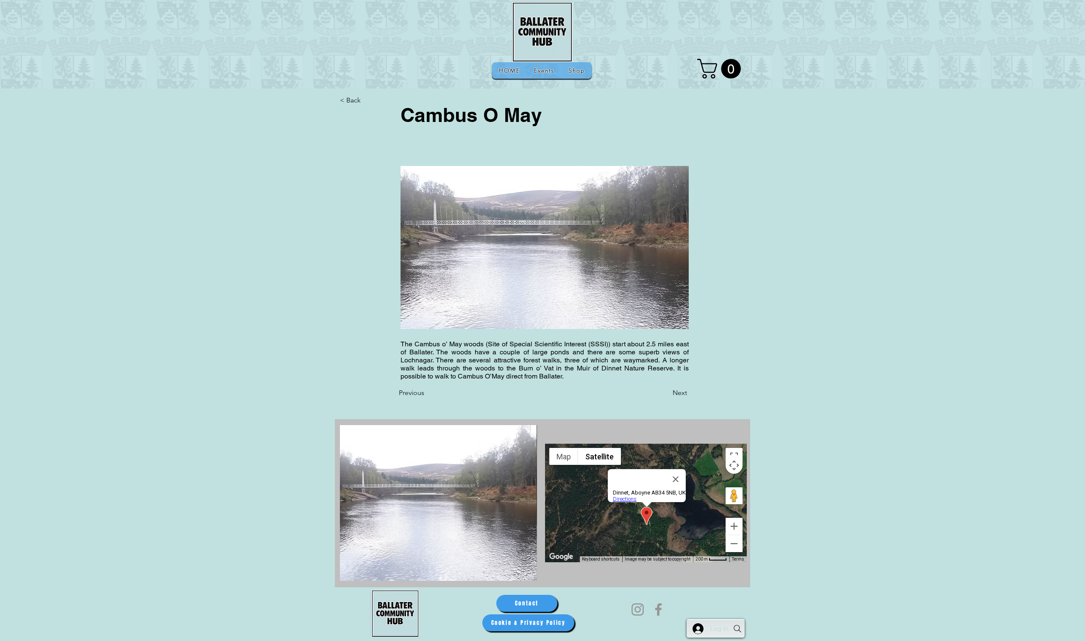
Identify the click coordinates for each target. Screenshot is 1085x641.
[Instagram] (637, 609)
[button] (721, 69)
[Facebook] (658, 609)
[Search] (737, 629)
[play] (519, 573)
